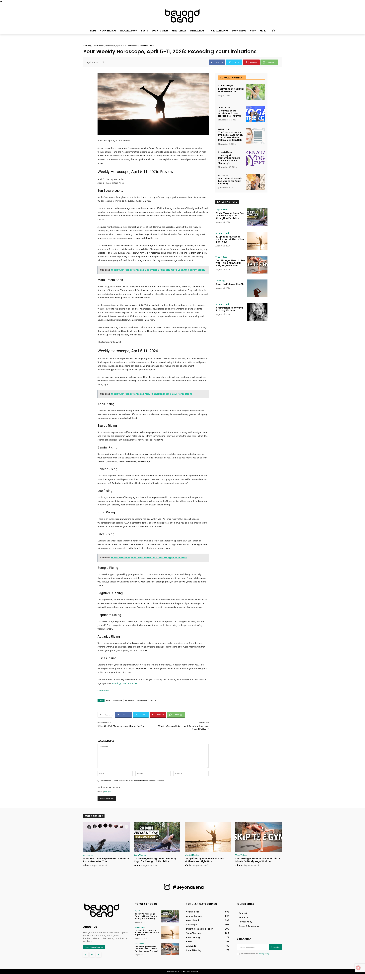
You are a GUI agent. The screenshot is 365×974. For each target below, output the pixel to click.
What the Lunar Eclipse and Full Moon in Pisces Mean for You (106, 860)
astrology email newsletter (124, 683)
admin (86, 865)
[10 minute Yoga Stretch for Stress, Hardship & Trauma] (255, 114)
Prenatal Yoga (225, 152)
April (108, 700)
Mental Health (222, 233)
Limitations (142, 700)
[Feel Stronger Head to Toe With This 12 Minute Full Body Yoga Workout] (257, 264)
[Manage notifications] (358, 967)
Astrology (87, 45)
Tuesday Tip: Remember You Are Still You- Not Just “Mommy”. (229, 159)
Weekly (153, 700)
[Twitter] (98, 954)
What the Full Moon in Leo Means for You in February (230, 181)
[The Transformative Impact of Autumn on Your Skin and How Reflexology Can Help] (255, 136)
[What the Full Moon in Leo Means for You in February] (255, 182)
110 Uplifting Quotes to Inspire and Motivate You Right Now (229, 239)
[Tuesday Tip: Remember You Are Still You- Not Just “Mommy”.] (255, 159)
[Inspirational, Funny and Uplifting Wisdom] (257, 312)
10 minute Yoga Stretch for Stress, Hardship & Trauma (229, 113)
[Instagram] (92, 954)
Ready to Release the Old (229, 284)
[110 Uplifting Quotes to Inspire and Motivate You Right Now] (257, 241)
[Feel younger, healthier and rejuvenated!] (255, 92)
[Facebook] (85, 954)
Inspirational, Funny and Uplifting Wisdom (229, 309)
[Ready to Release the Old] (257, 288)
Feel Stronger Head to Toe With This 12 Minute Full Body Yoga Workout (230, 263)
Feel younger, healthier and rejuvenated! (231, 90)
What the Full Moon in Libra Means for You (121, 726)
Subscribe (275, 947)
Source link (103, 690)
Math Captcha (104, 787)
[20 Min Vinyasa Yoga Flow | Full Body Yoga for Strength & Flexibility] (257, 217)
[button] (273, 30)
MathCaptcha (107, 791)
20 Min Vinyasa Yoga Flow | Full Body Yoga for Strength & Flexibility (230, 216)
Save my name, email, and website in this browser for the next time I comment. (133, 780)
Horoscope (129, 700)
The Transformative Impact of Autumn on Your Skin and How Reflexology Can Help (230, 136)
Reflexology (224, 129)
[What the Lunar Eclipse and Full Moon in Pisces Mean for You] (106, 837)
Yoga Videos (224, 107)
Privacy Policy (264, 954)
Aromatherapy (225, 85)
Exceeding (117, 700)
